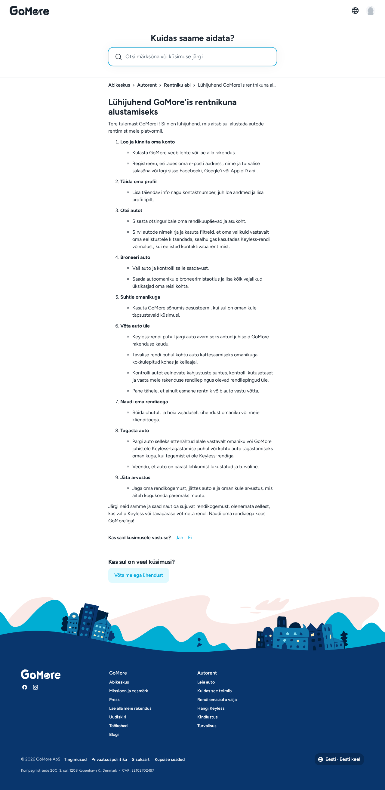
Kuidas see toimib (214, 690)
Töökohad (118, 725)
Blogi (114, 734)
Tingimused (75, 759)
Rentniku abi (177, 85)
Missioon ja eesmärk (128, 690)
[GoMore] (29, 10)
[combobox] (192, 57)
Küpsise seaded (170, 759)
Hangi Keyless (211, 708)
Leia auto (206, 682)
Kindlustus (207, 717)
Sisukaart (141, 759)
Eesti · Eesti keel (342, 759)
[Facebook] (24, 687)
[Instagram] (35, 687)
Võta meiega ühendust (138, 575)
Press (114, 699)
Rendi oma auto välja (217, 699)
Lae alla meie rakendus (130, 708)
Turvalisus (207, 725)
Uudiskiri (117, 717)
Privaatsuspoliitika (109, 759)
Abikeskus (119, 85)
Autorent (147, 85)
